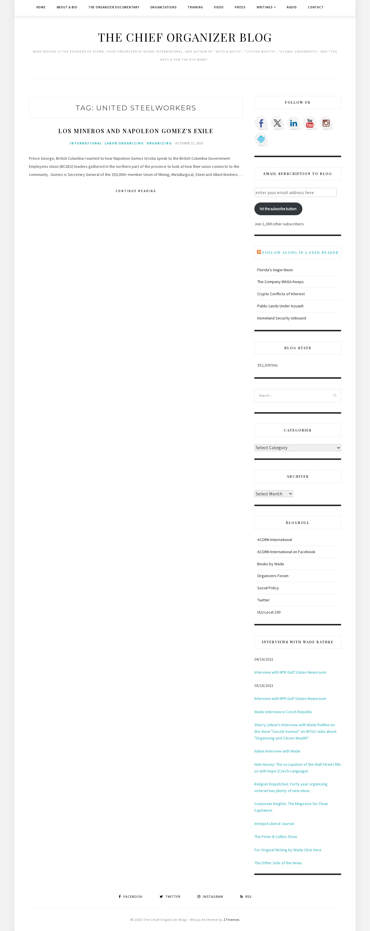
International (86, 143)
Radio (292, 7)
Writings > (266, 7)
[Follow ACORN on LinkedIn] (294, 123)
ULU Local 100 (268, 612)
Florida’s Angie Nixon (275, 269)
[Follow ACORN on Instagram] (326, 123)
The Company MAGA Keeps (280, 281)
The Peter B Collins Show (275, 836)
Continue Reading (136, 191)
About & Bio (67, 7)
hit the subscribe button (278, 208)
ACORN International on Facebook (286, 551)
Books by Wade (270, 563)
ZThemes (231, 919)
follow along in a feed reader (300, 252)
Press (240, 7)
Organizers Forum (272, 575)
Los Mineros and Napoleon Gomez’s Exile (135, 131)
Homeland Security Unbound (281, 318)
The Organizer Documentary (113, 7)
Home (41, 7)
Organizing (159, 143)
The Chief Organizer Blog (185, 36)
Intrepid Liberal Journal (274, 823)
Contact (315, 7)
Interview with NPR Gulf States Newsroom (290, 672)
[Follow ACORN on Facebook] (261, 123)
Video (219, 7)
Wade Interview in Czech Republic (283, 711)
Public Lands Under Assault (280, 306)
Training (195, 7)
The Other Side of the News (278, 862)
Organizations (163, 7)
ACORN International (274, 539)
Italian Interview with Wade (277, 751)
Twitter (263, 600)
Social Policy (268, 587)
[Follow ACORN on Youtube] (310, 123)
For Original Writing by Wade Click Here (287, 849)
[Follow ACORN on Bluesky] (261, 139)
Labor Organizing (124, 143)
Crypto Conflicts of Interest (281, 293)
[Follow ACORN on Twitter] (277, 123)
